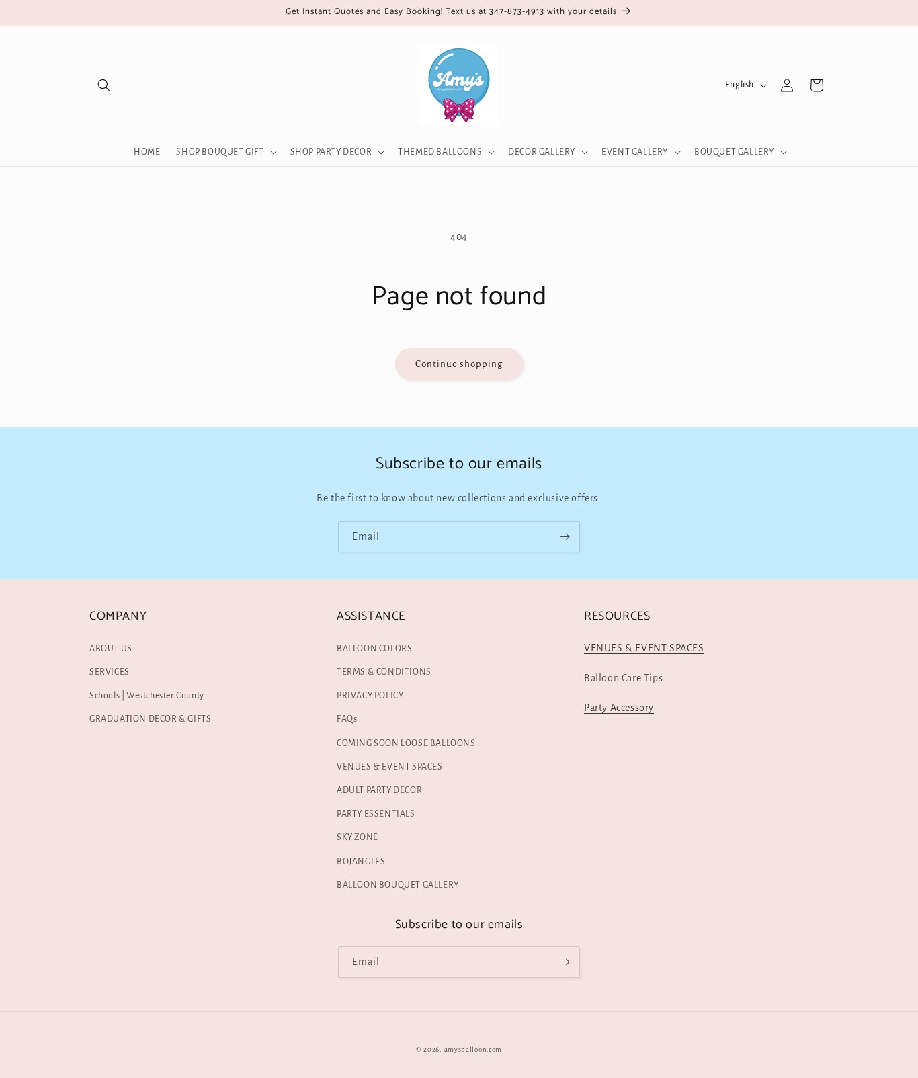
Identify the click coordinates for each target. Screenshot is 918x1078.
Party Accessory (619, 707)
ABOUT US (110, 648)
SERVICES (109, 672)
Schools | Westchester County (146, 695)
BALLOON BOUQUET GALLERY (398, 885)
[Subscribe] (564, 536)
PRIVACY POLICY (370, 695)
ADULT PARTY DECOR (379, 790)
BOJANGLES (361, 861)
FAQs (347, 719)
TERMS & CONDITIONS (384, 672)
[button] (104, 85)
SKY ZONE (357, 837)
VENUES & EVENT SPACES (390, 767)
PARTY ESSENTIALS (376, 814)
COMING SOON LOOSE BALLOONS (406, 743)
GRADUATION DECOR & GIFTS (150, 719)
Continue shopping (459, 364)
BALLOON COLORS (374, 648)
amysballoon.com (473, 1049)
